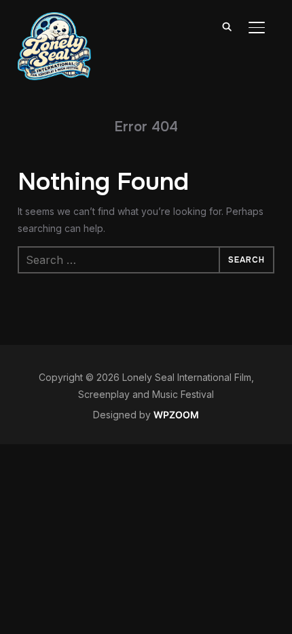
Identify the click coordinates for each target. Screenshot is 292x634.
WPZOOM (176, 414)
